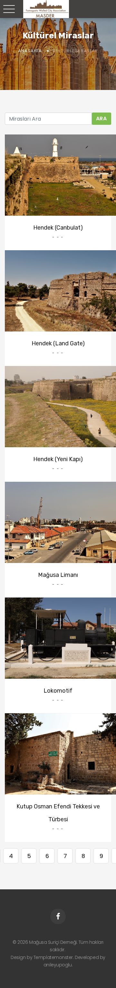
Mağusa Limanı (58, 574)
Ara (101, 118)
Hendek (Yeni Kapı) (58, 459)
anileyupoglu (58, 965)
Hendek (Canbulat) (58, 227)
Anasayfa (30, 51)
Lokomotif (58, 690)
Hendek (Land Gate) (58, 343)
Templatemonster (53, 957)
